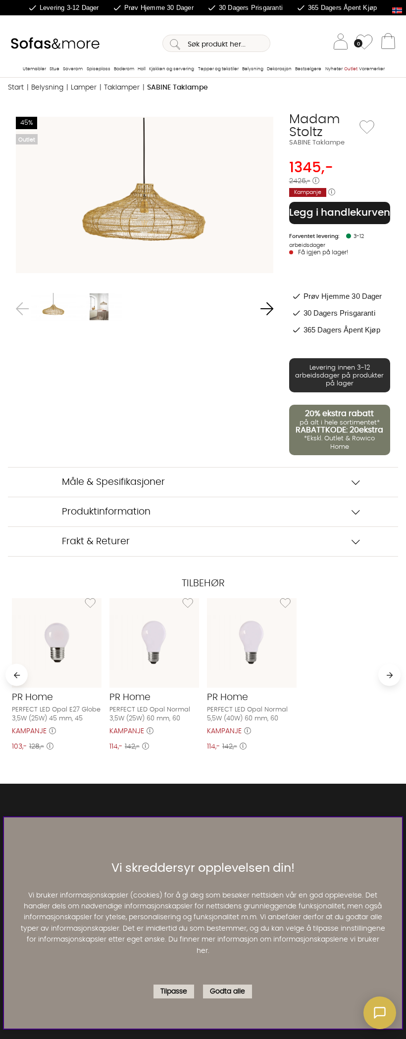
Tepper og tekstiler (218, 69)
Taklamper (122, 87)
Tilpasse (173, 991)
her (202, 950)
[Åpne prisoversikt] (315, 181)
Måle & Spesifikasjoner (113, 482)
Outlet (350, 69)
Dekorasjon (279, 69)
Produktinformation (106, 512)
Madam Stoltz (314, 126)
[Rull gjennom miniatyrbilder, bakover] (22, 309)
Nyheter (334, 69)
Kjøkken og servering (171, 69)
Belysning (252, 69)
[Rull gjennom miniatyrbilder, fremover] (267, 309)
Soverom (73, 69)
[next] (389, 675)
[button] (379, 1012)
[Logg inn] (341, 43)
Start (16, 87)
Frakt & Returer (96, 541)
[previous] (16, 675)
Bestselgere (308, 69)
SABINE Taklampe (177, 87)
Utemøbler (34, 69)
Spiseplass (98, 69)
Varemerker (372, 69)
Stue (54, 69)
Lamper (84, 87)
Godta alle (227, 991)
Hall (142, 69)
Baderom (124, 69)
